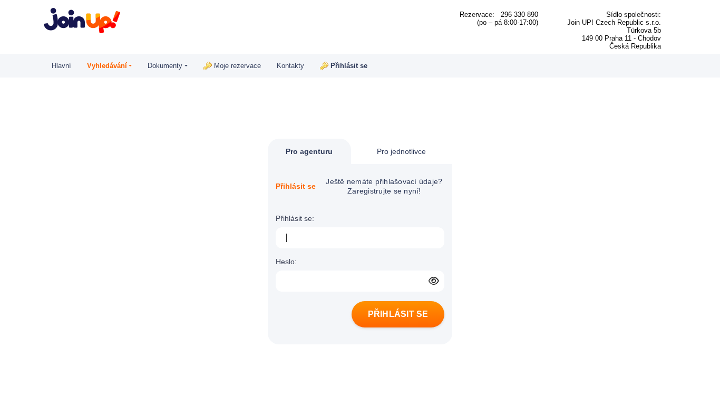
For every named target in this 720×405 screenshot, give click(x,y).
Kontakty (290, 66)
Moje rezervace (237, 66)
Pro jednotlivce (401, 151)
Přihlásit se (348, 66)
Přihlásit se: (295, 218)
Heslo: (286, 261)
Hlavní (61, 66)
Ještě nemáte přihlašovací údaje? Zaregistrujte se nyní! (384, 186)
